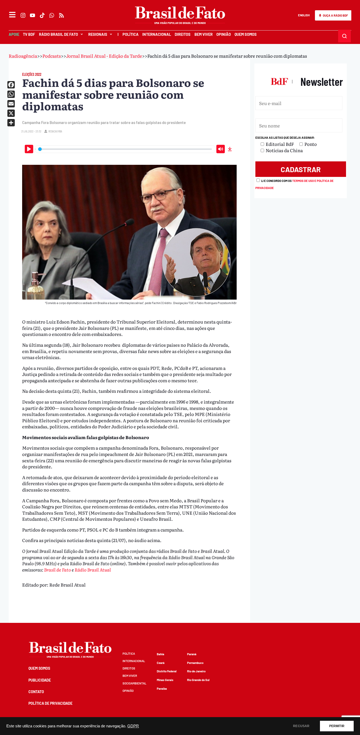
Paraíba (162, 688)
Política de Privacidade (50, 703)
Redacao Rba (55, 131)
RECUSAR (301, 726)
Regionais (97, 34)
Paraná (191, 654)
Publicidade (39, 680)
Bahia (160, 654)
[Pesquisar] (344, 36)
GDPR (133, 726)
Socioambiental (134, 683)
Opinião (223, 34)
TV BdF (29, 34)
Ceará (160, 662)
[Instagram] (23, 15)
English (304, 15)
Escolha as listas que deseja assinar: (285, 137)
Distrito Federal (167, 671)
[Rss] (61, 15)
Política (131, 34)
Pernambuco (195, 662)
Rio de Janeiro (196, 671)
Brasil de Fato (57, 569)
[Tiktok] (42, 15)
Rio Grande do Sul (198, 680)
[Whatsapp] (52, 15)
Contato (36, 691)
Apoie (14, 34)
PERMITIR (336, 726)
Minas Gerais (165, 680)
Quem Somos (246, 34)
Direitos (183, 34)
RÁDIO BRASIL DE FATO (58, 34)
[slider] (125, 149)
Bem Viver (203, 34)
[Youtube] (32, 15)
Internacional (156, 34)
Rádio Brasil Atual (93, 569)
